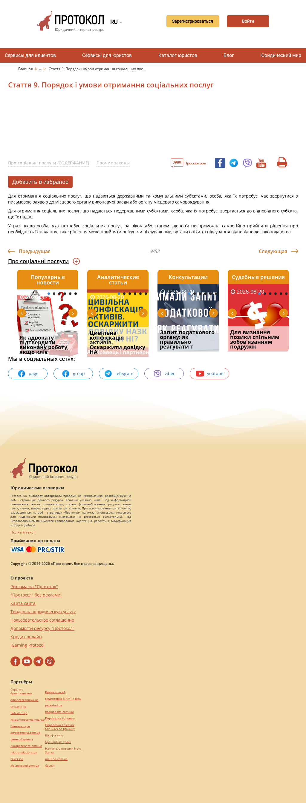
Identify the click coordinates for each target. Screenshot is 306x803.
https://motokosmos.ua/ (27, 720)
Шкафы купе (54, 735)
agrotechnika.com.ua (25, 733)
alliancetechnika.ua (24, 700)
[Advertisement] (151, 125)
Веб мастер (18, 713)
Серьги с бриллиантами (21, 691)
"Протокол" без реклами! (36, 595)
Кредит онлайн (26, 636)
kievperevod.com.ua (24, 765)
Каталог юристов (177, 55)
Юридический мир (280, 55)
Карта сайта (23, 603)
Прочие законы (113, 163)
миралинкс (18, 706)
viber (170, 373)
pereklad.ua (53, 705)
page (34, 373)
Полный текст (22, 532)
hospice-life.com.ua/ (59, 712)
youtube (215, 373)
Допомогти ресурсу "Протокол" (42, 628)
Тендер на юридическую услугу (43, 611)
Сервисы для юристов (107, 55)
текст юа (16, 759)
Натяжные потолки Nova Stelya (63, 750)
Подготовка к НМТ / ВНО (63, 699)
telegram (124, 373)
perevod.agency (21, 739)
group (79, 373)
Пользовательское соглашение (42, 620)
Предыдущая (35, 251)
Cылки (49, 765)
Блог (229, 55)
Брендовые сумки (58, 742)
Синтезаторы (20, 726)
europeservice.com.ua (26, 746)
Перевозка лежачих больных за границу (60, 727)
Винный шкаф (55, 692)
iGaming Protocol (27, 645)
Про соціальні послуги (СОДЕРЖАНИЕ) (48, 163)
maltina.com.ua (56, 759)
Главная (26, 68)
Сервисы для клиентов (30, 55)
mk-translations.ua (23, 752)
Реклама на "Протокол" (34, 586)
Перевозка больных (60, 718)
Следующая (273, 251)
